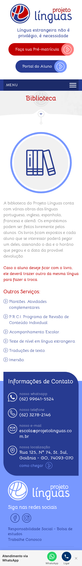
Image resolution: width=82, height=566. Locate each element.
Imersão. (17, 359)
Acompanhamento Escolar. (34, 331)
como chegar (31, 465)
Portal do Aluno (37, 66)
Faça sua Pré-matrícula (37, 49)
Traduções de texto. (27, 350)
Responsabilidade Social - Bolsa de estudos (40, 531)
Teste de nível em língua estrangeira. (42, 341)
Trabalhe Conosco (25, 539)
